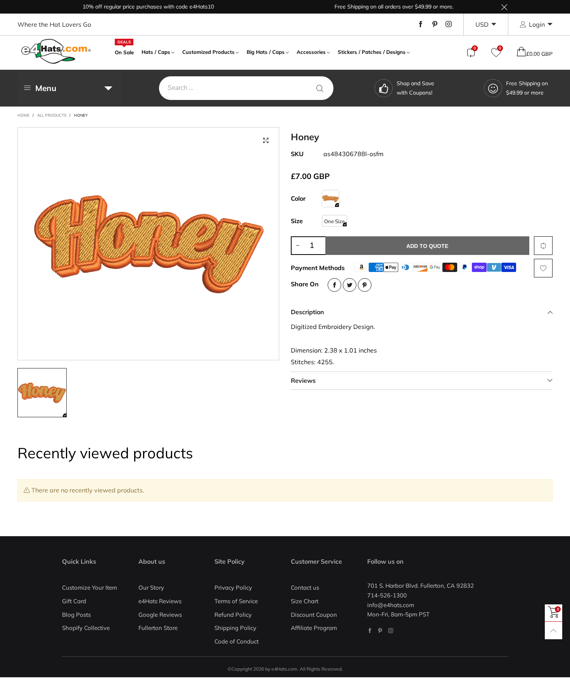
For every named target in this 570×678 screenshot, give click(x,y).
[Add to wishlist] (543, 268)
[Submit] (320, 88)
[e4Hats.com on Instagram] (390, 630)
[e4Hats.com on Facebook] (369, 630)
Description (307, 312)
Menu (45, 88)
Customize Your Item (89, 587)
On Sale (124, 51)
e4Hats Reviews (159, 601)
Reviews (303, 380)
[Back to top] (553, 630)
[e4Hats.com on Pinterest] (380, 630)
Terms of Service (236, 601)
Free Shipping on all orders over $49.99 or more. (382, 6)
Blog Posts (76, 614)
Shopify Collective (86, 628)
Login (537, 24)
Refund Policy (233, 614)
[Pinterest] (435, 24)
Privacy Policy (233, 587)
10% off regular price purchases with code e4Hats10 (136, 6)
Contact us (305, 587)
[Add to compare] (543, 245)
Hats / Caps (156, 52)
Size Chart (304, 601)
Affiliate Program (314, 628)
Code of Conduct (236, 641)
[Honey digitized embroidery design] (148, 243)
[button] (297, 245)
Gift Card (74, 601)
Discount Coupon (314, 614)
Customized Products (208, 52)
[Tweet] (349, 285)
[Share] (334, 285)
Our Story (151, 587)
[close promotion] (504, 7)
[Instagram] (449, 24)
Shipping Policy (235, 628)
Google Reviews (160, 614)
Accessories (311, 52)
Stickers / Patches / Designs (372, 52)
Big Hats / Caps (266, 52)
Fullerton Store (158, 628)
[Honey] (330, 198)
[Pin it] (364, 285)
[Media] (265, 140)
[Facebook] (421, 24)
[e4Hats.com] (56, 51)
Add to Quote (427, 246)
